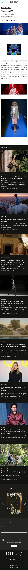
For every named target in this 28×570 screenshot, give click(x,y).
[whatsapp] (14, 20)
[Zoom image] (14, 49)
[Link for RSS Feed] (20, 559)
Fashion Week (6, 8)
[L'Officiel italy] (14, 2)
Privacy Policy (18, 542)
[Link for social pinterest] (17, 559)
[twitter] (11, 20)
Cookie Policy (14, 567)
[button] (25, 117)
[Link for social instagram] (14, 559)
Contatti (14, 563)
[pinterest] (7, 20)
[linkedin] (9, 20)
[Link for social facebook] (10, 559)
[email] (2, 20)
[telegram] (16, 20)
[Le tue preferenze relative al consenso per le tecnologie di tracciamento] (2, 2)
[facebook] (5, 20)
